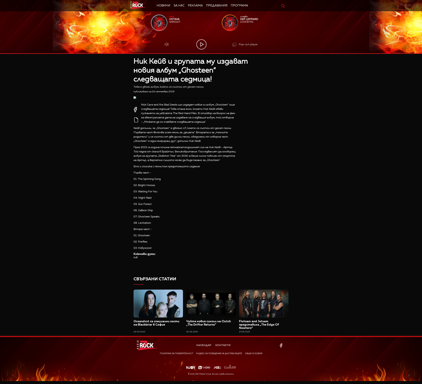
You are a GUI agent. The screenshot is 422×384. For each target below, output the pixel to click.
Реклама (195, 5)
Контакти (223, 345)
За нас (179, 5)
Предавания (216, 5)
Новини (163, 5)
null (135, 257)
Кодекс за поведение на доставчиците (219, 354)
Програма (239, 5)
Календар (203, 345)
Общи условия (253, 354)
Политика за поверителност (176, 354)
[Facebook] (281, 345)
